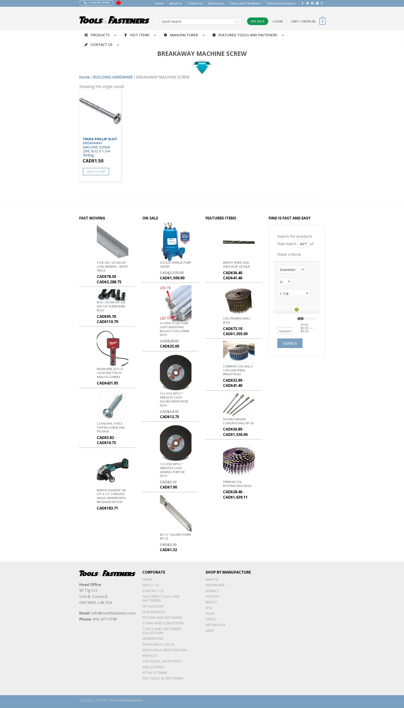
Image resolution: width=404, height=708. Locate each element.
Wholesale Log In (158, 644)
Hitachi (212, 596)
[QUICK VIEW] (100, 112)
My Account (216, 3)
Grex (210, 630)
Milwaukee (215, 585)
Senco (211, 619)
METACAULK (215, 624)
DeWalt (212, 591)
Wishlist (150, 655)
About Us (175, 3)
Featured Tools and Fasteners (161, 598)
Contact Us (195, 3)
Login (278, 21)
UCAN (210, 613)
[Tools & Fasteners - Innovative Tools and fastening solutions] (114, 18)
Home (159, 3)
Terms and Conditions (245, 3)
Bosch (211, 602)
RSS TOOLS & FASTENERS (162, 678)
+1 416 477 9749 (98, 3)
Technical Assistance (280, 3)
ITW (209, 608)
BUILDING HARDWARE (113, 77)
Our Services (153, 612)
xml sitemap (153, 667)
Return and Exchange (162, 617)
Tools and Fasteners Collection (161, 631)
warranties (152, 638)
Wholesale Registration (164, 650)
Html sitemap (154, 672)
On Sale (258, 21)
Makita (212, 579)
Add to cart (96, 171)
